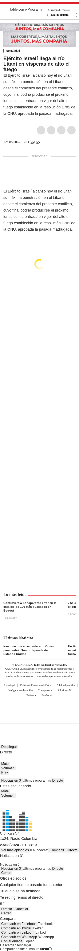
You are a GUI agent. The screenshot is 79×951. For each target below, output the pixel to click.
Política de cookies (65, 685)
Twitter (51, 130)
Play (4, 772)
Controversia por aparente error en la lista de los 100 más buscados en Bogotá (29, 606)
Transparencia (45, 690)
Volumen (8, 768)
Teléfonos (31, 695)
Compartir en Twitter (16, 928)
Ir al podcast (39, 850)
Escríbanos (47, 695)
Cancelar (21, 909)
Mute (5, 764)
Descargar (8, 945)
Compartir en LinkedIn (17, 932)
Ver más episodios (15, 850)
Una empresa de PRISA (39, 708)
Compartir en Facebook (18, 924)
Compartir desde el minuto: (24, 949)
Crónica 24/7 (9, 833)
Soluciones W (64, 690)
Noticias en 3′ (11, 780)
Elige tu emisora (59, 14)
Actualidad (13, 50)
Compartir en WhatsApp (19, 937)
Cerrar (6, 873)
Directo (57, 780)
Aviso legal (9, 685)
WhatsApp (71, 130)
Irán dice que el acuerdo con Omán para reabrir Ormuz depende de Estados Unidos (28, 650)
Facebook (41, 130)
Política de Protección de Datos (35, 685)
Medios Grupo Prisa (40, 718)
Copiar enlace (11, 941)
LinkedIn (61, 130)
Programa (35, 9)
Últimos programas (37, 780)
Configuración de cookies (20, 690)
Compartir (57, 850)
